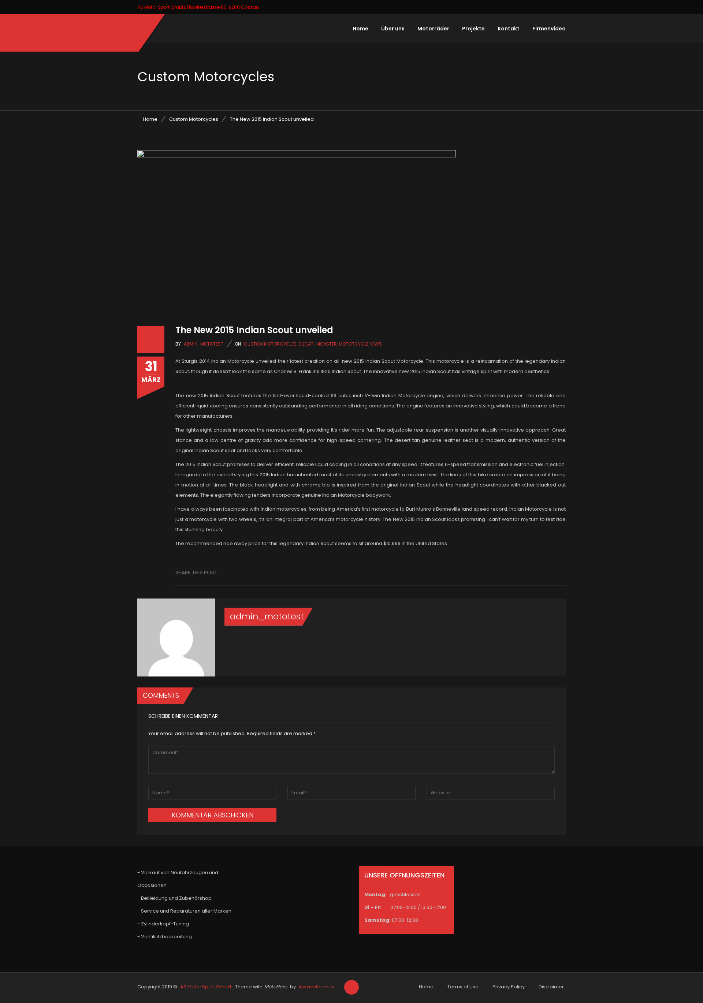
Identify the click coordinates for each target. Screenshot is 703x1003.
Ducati (306, 344)
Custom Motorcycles (193, 119)
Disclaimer (551, 986)
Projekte (473, 28)
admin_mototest (203, 344)
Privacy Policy (508, 986)
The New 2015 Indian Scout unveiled (254, 330)
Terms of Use (463, 986)
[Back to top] (351, 987)
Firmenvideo (549, 28)
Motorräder (433, 28)
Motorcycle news (360, 344)
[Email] (559, 572)
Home (360, 28)
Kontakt (509, 28)
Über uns (393, 28)
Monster (326, 344)
